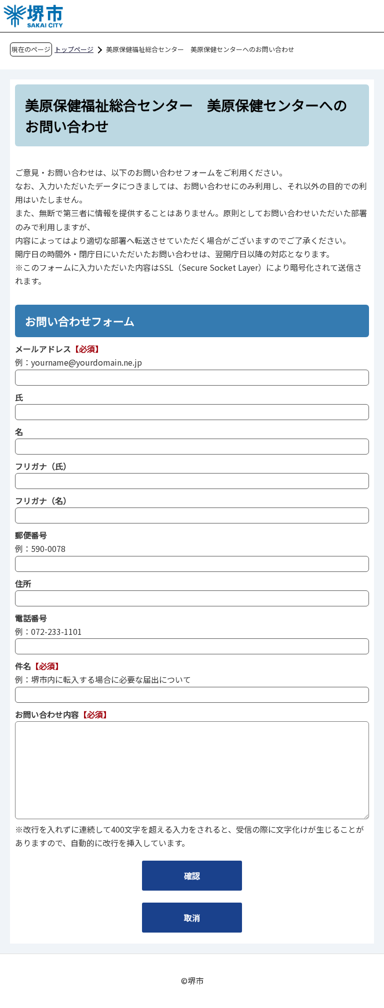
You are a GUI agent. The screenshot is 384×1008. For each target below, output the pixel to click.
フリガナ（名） (43, 500)
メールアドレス (43, 349)
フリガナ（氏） (43, 466)
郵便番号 (31, 535)
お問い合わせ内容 (47, 714)
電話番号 (31, 618)
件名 (23, 666)
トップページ (74, 49)
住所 (23, 583)
